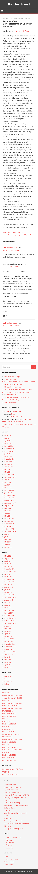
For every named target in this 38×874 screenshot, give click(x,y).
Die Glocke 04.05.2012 (9, 724)
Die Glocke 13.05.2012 (9, 716)
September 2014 (10, 503)
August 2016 (8, 467)
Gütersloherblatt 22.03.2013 (12, 695)
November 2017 (9, 462)
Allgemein (28, 18)
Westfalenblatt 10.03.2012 (11, 734)
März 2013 (8, 547)
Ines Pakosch (8, 424)
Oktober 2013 (9, 529)
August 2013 (8, 534)
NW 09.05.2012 (7, 719)
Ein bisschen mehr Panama (13, 387)
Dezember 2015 (9, 475)
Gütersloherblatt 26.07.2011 (12, 750)
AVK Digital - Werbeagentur (13, 829)
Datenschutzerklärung (13, 838)
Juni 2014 (7, 508)
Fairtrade (7, 679)
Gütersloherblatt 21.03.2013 (12, 698)
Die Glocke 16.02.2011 (9, 760)
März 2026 (8, 436)
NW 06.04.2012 (7, 729)
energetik (7, 800)
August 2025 (8, 438)
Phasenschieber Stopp (12, 377)
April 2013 (7, 544)
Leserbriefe (8, 681)
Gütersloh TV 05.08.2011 (10, 747)
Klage (13, 414)
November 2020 (9, 451)
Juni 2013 (7, 539)
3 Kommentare (18, 18)
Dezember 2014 (9, 495)
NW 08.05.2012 (7, 721)
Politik (6, 684)
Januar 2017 (8, 464)
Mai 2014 (7, 511)
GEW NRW (7, 818)
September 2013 (10, 532)
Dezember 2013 (9, 524)
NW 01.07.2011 (7, 752)
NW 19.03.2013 (7, 701)
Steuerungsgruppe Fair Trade (12, 769)
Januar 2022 (8, 446)
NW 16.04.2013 (7, 693)
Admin (6, 857)
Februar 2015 (9, 490)
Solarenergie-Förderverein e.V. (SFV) (16, 795)
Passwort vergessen (11, 859)
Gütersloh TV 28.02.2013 (10, 706)
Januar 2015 (8, 493)
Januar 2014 (8, 521)
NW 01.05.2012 (7, 726)
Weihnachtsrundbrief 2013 (13, 232)
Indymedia (7, 811)
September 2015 (10, 477)
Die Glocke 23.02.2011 (9, 758)
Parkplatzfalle (16, 411)
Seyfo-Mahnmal (16, 417)
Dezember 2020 (9, 449)
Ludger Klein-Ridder (23, 31)
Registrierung (8, 864)
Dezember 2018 (9, 459)
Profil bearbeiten (9, 862)
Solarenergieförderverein (12, 787)
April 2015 (7, 485)
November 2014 (9, 498)
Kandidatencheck (10, 785)
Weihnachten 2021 (10, 395)
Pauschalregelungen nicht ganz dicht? (21, 235)
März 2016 (8, 472)
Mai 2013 (7, 542)
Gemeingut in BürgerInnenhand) (15, 798)
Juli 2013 (7, 537)
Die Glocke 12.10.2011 (9, 742)
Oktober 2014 (9, 500)
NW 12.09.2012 (7, 711)
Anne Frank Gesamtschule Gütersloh (16, 823)
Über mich (9, 845)
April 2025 (7, 441)
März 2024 (8, 443)
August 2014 (8, 506)
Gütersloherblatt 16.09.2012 (12, 708)
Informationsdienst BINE (12, 792)
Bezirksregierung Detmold (13, 821)
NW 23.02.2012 (7, 737)
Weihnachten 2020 (10, 402)
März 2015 (8, 488)
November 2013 (9, 526)
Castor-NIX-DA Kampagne (12, 803)
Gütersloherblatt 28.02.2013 (12, 703)
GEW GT (6, 816)
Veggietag (5, 772)
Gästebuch (9, 840)
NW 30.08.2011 (7, 745)
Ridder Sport (19, 4)
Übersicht (9, 848)
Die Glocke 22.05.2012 (9, 714)
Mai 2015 (7, 482)
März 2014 (8, 516)
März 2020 (8, 456)
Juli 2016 (7, 469)
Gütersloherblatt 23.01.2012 (12, 739)
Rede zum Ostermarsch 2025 (14, 384)
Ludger (6, 411)
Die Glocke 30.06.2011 (9, 755)
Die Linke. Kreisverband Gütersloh (15, 813)
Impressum (10, 843)
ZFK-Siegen (7, 826)
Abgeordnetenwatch (11, 790)
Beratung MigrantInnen (10, 774)
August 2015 (8, 480)
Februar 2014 (9, 519)
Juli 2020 (7, 454)
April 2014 (7, 513)
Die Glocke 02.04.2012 (9, 732)
